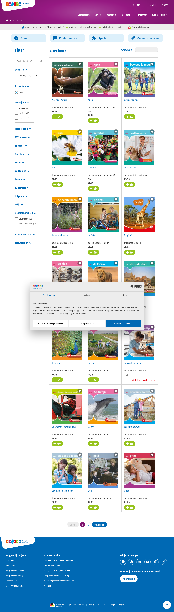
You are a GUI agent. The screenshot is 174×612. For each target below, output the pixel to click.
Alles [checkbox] (21, 92)
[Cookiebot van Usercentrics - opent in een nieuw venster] (130, 287)
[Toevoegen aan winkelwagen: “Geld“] (93, 507)
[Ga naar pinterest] (131, 562)
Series (98, 14)
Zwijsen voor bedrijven (16, 575)
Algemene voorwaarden (76, 604)
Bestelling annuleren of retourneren (59, 580)
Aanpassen (86, 323)
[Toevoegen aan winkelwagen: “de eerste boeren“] (57, 252)
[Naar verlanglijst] (138, 5)
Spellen (103, 38)
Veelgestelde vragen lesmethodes (58, 560)
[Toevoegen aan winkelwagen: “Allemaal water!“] (57, 116)
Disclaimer (101, 604)
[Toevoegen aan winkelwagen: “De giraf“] (129, 252)
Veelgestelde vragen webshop (57, 570)
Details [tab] (87, 295)
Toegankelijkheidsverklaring (56, 575)
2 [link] (88, 525)
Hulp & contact (158, 14)
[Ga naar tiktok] (164, 562)
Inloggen (164, 5)
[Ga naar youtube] (147, 562)
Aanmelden (129, 578)
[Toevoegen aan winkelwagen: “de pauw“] (57, 379)
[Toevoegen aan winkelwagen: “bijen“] (57, 184)
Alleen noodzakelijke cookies (50, 323)
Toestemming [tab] (49, 295)
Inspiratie (143, 14)
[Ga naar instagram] (156, 562)
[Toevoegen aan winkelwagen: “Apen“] (93, 120)
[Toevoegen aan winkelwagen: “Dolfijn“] (93, 443)
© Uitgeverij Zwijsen (116, 604)
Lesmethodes (84, 14)
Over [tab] (125, 295)
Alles (24, 38)
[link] (99, 524)
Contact (47, 585)
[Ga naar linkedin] (139, 562)
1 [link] (82, 525)
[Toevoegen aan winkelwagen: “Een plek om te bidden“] (57, 507)
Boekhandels (11, 580)
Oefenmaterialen (148, 38)
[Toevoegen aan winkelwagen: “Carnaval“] (93, 188)
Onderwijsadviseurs (14, 585)
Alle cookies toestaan (123, 323)
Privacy (91, 604)
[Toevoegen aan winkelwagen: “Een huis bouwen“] (129, 443)
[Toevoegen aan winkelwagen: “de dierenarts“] (129, 184)
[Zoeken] (133, 5)
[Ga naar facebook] (123, 562)
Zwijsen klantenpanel (15, 570)
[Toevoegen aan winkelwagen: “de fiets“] (93, 252)
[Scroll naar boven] (167, 605)
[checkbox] (26, 75)
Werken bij (11, 565)
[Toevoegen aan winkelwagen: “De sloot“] (93, 379)
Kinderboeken (68, 38)
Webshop (111, 14)
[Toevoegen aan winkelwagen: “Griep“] (129, 507)
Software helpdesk (52, 565)
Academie (127, 14)
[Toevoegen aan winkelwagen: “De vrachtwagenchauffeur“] (57, 443)
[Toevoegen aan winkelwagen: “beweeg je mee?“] (129, 116)
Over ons (10, 560)
